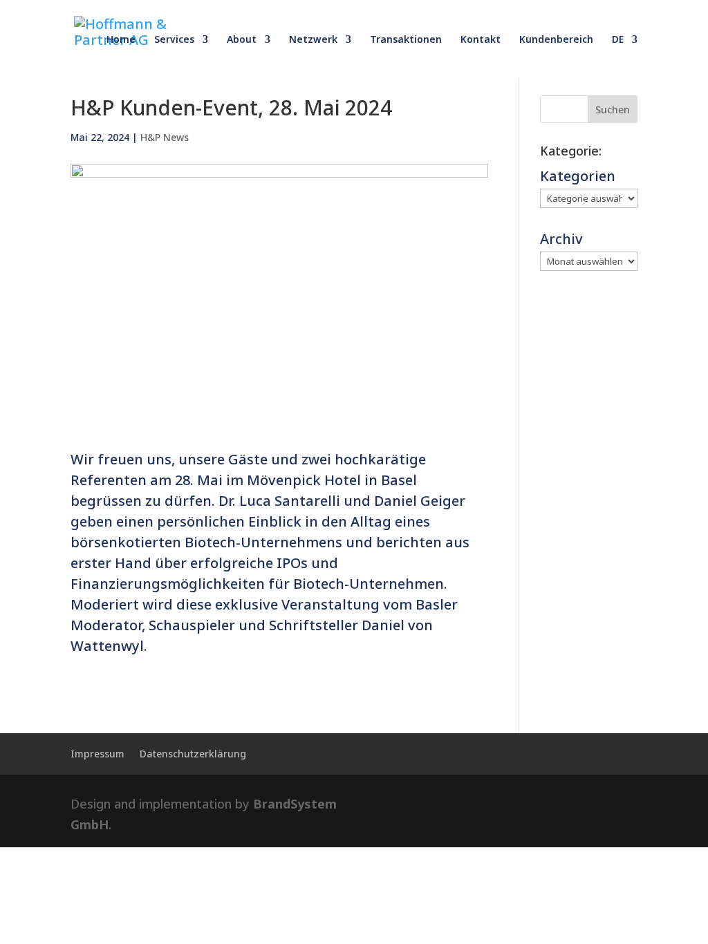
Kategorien (577, 176)
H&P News (164, 137)
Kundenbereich (556, 40)
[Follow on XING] (616, 804)
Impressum (97, 754)
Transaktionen (406, 40)
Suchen (612, 109)
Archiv (561, 238)
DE (618, 40)
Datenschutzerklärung (193, 754)
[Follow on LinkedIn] (569, 804)
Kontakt (480, 40)
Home (121, 40)
